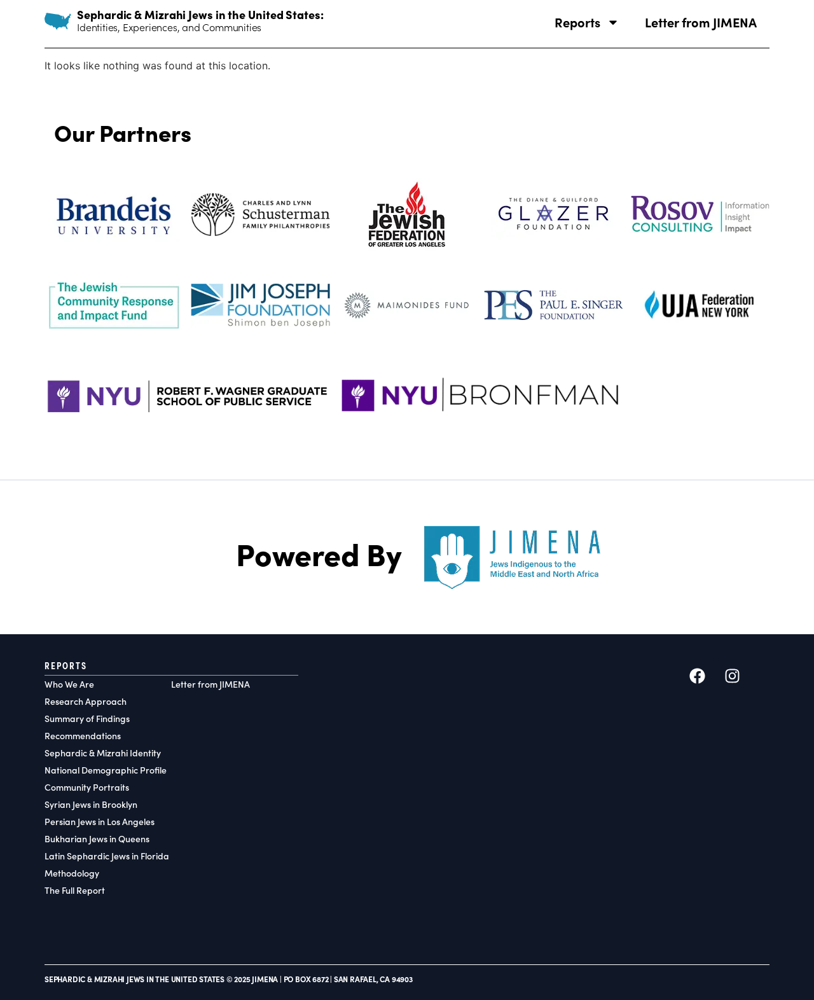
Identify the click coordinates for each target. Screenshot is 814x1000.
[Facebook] (698, 675)
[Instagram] (732, 675)
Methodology (72, 873)
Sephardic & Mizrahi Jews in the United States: (200, 14)
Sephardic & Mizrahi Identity (103, 753)
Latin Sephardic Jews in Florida (107, 856)
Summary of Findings (87, 718)
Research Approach (86, 701)
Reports (577, 22)
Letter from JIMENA (701, 22)
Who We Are (69, 684)
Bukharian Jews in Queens (97, 839)
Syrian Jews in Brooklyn (91, 804)
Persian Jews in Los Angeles (100, 822)
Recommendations (83, 736)
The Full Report (75, 890)
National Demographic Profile (106, 770)
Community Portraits (87, 787)
